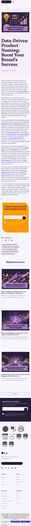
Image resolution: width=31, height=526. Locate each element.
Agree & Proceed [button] (15, 521)
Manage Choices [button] (5, 521)
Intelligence (3, 477)
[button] (13, 2)
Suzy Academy (4, 503)
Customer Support (5, 505)
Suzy (2, 93)
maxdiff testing (17, 124)
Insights (2, 479)
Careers (17, 498)
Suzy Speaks (22, 105)
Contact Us (18, 503)
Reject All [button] (25, 521)
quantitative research (16, 138)
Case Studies (4, 498)
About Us (18, 493)
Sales (17, 484)
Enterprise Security (5, 484)
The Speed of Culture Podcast (7, 500)
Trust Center (3, 508)
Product (17, 479)
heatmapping (14, 150)
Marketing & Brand (20, 481)
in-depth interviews (24, 134)
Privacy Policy (4, 524)
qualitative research (12, 132)
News (17, 500)
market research (5, 160)
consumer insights (22, 91)
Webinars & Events (5, 496)
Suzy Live (25, 132)
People (17, 496)
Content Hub (4, 493)
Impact (2, 481)
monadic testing (5, 124)
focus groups (12, 134)
